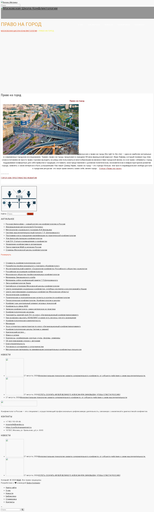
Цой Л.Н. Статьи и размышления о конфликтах (26, 241)
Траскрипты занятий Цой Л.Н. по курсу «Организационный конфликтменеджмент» (42, 315)
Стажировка (124, 25)
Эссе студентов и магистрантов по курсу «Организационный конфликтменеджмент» (43, 326)
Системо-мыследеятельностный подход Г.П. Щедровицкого (33, 233)
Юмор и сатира (12, 335)
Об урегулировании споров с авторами (23, 341)
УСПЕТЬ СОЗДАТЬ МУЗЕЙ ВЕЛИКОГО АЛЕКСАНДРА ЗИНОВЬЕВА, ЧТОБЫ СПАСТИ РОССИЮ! (79, 394)
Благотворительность (15, 344)
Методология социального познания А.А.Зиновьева (29, 230)
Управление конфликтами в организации (24, 244)
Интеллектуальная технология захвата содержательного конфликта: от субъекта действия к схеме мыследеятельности (92, 376)
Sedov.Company (33, 483)
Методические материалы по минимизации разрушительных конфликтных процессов (43, 349)
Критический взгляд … (16, 332)
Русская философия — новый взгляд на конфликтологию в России (35, 224)
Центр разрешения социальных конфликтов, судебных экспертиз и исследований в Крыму (46, 289)
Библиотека (94, 25)
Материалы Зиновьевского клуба (20, 277)
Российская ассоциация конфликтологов (24, 272)
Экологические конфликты (18, 295)
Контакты (139, 25)
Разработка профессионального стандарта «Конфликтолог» (33, 266)
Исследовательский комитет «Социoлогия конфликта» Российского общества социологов (46, 269)
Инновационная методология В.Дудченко (24, 227)
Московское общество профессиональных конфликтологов (33, 274)
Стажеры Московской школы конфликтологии (26, 250)
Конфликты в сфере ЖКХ (17, 306)
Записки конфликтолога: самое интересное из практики (31, 309)
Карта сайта (11, 488)
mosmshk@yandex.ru (15, 424)
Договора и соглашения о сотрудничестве (25, 347)
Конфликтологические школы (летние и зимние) (27, 329)
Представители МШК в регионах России (23, 247)
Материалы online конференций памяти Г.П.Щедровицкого (32, 280)
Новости (109, 25)
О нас (80, 25)
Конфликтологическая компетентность (23, 321)
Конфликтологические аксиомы (20, 312)
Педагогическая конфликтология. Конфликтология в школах (33, 300)
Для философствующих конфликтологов (24, 238)
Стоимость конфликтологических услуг (23, 263)
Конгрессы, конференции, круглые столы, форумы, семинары (33, 338)
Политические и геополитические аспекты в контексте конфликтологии (38, 298)
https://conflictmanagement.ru (19, 427)
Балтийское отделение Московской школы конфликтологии (32, 286)
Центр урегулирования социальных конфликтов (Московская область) (37, 292)
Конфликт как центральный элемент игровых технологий (31, 303)
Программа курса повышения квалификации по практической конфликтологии (41, 235)
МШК (19, 480)
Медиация (10, 323)
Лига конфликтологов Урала (18, 283)
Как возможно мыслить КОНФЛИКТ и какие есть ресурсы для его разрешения (41, 318)
